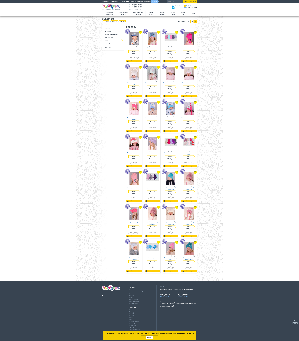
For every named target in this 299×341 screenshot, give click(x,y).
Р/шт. (134, 51)
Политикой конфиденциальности (149, 334)
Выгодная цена (108, 37)
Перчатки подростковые (170, 152)
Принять (149, 337)
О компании (105, 1)
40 (192, 21)
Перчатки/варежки (134, 299)
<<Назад (122, 21)
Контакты (133, 1)
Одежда (193, 13)
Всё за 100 (107, 44)
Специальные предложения (109, 13)
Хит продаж (107, 31)
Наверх (295, 323)
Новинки (107, 28)
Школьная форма (133, 303)
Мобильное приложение (143, 1)
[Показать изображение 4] (158, 38)
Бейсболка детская (134, 47)
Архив (130, 319)
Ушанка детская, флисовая (189, 47)
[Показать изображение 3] (139, 38)
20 (188, 21)
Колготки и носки (183, 13)
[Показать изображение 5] (193, 38)
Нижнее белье (173, 13)
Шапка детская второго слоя (152, 82)
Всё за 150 (107, 47)
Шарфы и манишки (151, 13)
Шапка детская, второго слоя (152, 117)
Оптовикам (154, 1)
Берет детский (152, 152)
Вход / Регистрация (191, 1)
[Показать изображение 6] (195, 38)
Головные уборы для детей (123, 13)
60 (195, 21)
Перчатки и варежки (162, 13)
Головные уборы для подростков (138, 13)
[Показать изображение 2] (134, 38)
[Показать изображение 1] (128, 38)
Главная (106, 21)
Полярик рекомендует (111, 34)
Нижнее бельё (132, 295)
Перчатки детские (170, 47)
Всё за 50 (107, 41)
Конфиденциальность (134, 329)
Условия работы (114, 1)
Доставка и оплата (124, 1)
